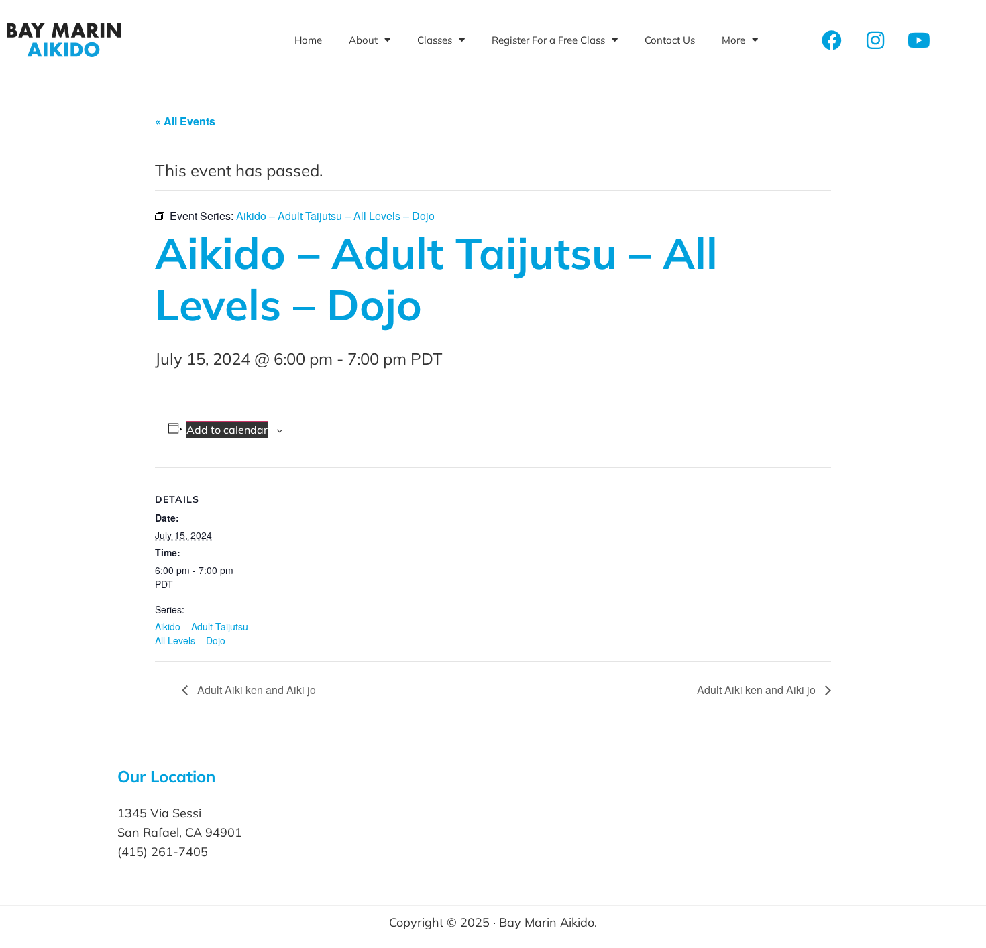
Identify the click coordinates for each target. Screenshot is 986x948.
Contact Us (670, 40)
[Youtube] (919, 40)
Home (308, 40)
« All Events (185, 121)
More (733, 40)
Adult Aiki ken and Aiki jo (255, 689)
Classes (434, 40)
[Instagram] (875, 40)
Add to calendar (227, 429)
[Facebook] (832, 40)
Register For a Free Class (548, 40)
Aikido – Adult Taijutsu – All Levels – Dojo (205, 633)
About (363, 40)
